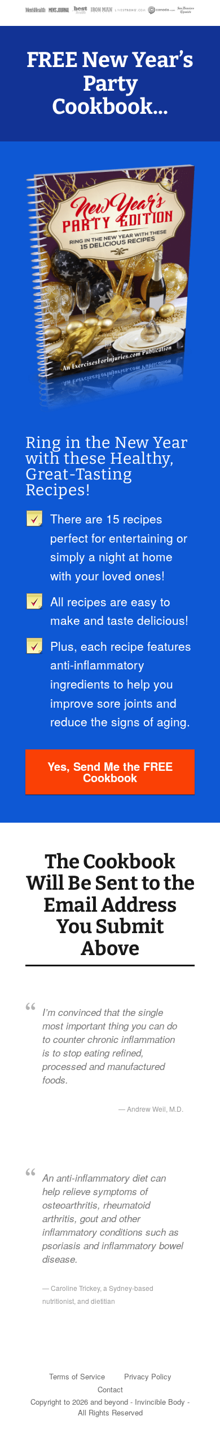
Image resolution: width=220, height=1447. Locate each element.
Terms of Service (77, 1376)
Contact (110, 1389)
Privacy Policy (147, 1376)
